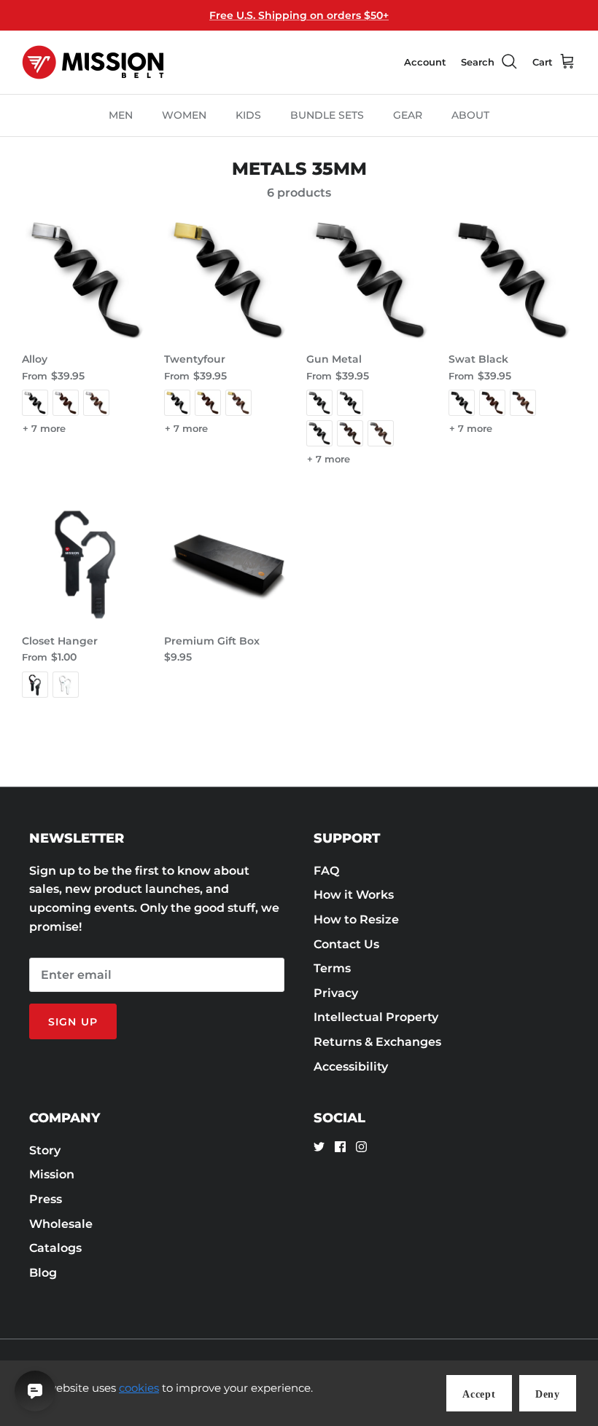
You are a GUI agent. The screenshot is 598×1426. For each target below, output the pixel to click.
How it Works (354, 895)
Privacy (336, 993)
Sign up (73, 1021)
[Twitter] (319, 1146)
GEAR (407, 115)
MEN (121, 115)
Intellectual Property (376, 1017)
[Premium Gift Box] (228, 562)
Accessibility (351, 1067)
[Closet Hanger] (86, 562)
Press (45, 1199)
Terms (332, 968)
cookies (139, 1388)
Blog (43, 1273)
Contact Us (346, 944)
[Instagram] (361, 1146)
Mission (51, 1174)
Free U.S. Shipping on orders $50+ (299, 15)
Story (45, 1150)
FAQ (326, 871)
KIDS (248, 115)
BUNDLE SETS (327, 115)
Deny (547, 1394)
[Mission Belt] (93, 62)
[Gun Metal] (370, 280)
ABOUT (470, 115)
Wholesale (61, 1224)
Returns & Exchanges (377, 1042)
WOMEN (184, 115)
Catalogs (55, 1248)
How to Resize (356, 919)
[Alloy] (86, 280)
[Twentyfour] (228, 280)
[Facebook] (340, 1146)
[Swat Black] (512, 280)
